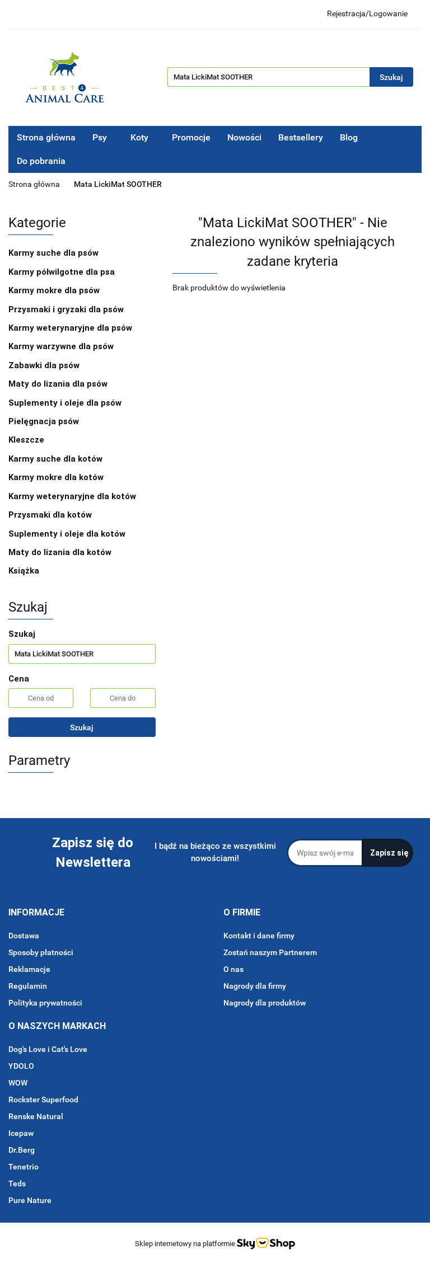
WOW (17, 1082)
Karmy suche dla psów (54, 253)
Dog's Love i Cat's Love (47, 1049)
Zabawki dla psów (45, 365)
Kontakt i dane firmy (259, 935)
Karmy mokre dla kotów (57, 477)
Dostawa (23, 935)
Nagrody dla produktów (264, 1002)
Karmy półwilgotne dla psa (62, 272)
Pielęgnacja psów (44, 421)
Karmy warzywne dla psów (61, 346)
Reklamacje (29, 969)
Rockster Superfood (43, 1099)
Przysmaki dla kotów (51, 515)
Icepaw (21, 1133)
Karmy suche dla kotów (56, 459)
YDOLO (21, 1065)
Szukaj (82, 727)
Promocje (191, 137)
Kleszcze (27, 440)
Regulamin (27, 985)
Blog (349, 137)
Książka (23, 571)
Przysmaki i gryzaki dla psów (67, 309)
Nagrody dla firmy (254, 985)
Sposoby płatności (40, 952)
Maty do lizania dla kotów (59, 552)
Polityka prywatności (45, 1002)
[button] (36, 913)
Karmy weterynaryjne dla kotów (73, 496)
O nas (233, 969)
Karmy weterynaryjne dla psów (71, 328)
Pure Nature (30, 1200)
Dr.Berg (21, 1149)
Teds (17, 1183)
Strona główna (46, 137)
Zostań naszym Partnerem (270, 952)
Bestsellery (300, 137)
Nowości (244, 137)
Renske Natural (35, 1116)
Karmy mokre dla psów (55, 290)
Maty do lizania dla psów (58, 384)
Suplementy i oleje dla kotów (68, 534)
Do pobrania (42, 161)
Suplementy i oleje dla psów (66, 403)
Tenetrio (23, 1166)
